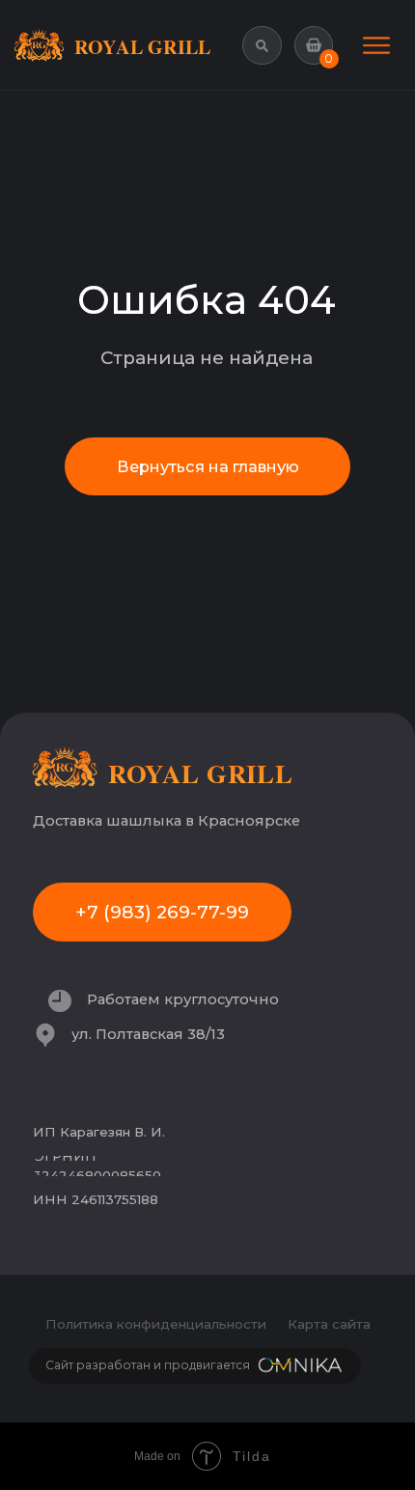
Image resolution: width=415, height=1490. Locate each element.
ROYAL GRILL (142, 46)
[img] (376, 45)
